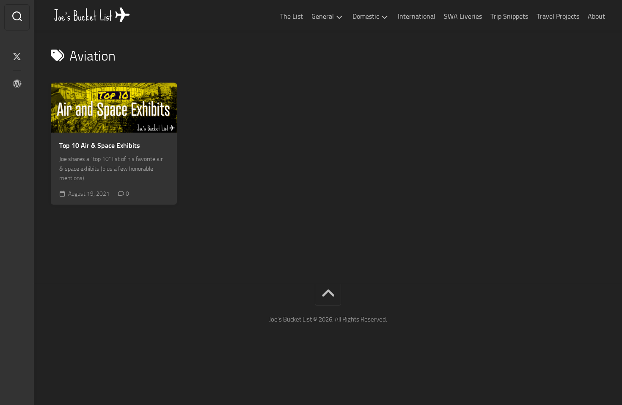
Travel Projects (558, 16)
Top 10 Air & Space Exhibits (99, 145)
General (322, 16)
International (416, 16)
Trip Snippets (509, 16)
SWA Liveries (463, 16)
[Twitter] (16, 57)
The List (291, 16)
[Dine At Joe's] (16, 84)
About (596, 16)
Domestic (365, 16)
